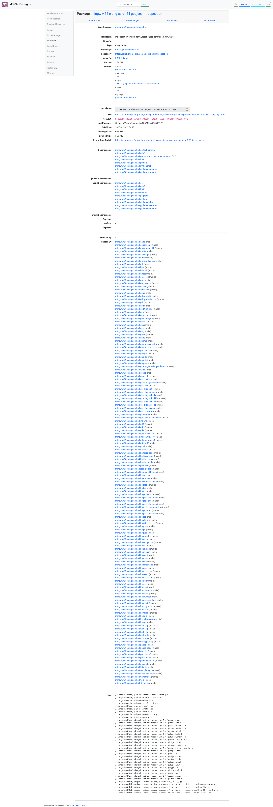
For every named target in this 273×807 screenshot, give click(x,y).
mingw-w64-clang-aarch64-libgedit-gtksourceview (138, 507)
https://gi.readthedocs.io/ (127, 49)
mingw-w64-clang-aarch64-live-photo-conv (135, 619)
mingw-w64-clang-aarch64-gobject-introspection (126, 13)
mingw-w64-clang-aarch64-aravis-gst (132, 254)
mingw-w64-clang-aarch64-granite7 (131, 360)
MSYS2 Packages (20, 4)
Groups (50, 51)
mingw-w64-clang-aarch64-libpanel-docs (134, 564)
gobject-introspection (125, 69)
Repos (50, 30)
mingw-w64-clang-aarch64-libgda (130, 491)
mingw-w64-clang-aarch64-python (131, 162)
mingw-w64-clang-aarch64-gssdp (130, 373)
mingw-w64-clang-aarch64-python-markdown (136, 169)
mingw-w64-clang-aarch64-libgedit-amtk (134, 494)
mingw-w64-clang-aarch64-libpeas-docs (133, 571)
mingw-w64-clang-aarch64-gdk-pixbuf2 (133, 296)
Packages (51, 40)
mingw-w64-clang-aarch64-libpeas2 (131, 574)
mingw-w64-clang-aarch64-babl (129, 267)
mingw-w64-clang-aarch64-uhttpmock (133, 677)
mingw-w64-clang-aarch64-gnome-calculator (136, 344)
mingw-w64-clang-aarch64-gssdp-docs (133, 376)
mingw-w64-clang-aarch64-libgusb (131, 533)
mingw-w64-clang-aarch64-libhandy (131, 539)
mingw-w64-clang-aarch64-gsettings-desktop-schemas (141, 366)
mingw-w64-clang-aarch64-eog (129, 280)
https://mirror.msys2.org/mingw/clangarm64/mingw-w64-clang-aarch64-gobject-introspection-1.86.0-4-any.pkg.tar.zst (170, 114)
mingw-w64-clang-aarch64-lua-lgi (130, 622)
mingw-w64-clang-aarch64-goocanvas (133, 350)
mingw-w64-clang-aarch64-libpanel (131, 561)
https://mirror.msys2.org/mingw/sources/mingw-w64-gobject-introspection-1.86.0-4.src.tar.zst (159, 140)
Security (51, 56)
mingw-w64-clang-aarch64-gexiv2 (130, 321)
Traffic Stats (53, 68)
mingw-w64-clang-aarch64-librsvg (131, 587)
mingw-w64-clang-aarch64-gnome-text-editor (136, 347)
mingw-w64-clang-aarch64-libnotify (131, 558)
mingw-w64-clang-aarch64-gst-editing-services (137, 382)
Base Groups (53, 46)
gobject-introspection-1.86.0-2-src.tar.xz (141, 83)
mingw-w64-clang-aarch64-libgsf (130, 529)
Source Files (94, 20)
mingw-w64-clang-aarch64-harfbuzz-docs (134, 456)
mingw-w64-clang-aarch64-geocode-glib (134, 318)
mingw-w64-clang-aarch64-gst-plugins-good (135, 405)
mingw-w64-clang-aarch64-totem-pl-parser (135, 673)
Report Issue (209, 20)
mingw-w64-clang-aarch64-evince (130, 286)
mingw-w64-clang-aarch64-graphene (132, 363)
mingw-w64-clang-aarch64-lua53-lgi (131, 628)
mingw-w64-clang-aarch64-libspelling (132, 609)
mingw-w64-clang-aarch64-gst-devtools (133, 379)
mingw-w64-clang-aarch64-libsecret (132, 593)
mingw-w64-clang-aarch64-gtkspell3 (132, 443)
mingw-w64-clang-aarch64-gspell (130, 369)
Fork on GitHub (258, 4)
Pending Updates (55, 13)
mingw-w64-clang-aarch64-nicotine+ (132, 638)
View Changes (132, 20)
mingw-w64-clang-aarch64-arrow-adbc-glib (135, 261)
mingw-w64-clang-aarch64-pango (130, 645)
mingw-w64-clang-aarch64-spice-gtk (132, 664)
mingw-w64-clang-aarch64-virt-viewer (132, 683)
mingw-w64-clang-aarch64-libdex (130, 488)
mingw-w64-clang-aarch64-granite (131, 357)
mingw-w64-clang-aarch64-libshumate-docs (135, 600)
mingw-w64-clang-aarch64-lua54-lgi (131, 632)
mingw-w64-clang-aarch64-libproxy (131, 581)
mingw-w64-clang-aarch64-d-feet (130, 274)
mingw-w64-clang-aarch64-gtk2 (129, 424)
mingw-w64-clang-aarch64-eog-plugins (133, 283)
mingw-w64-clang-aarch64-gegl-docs (132, 315)
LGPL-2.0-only (121, 58)
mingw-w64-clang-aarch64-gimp (130, 328)
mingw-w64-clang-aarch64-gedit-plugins (133, 309)
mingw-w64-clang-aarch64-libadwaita (132, 478)
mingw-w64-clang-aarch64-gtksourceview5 (135, 440)
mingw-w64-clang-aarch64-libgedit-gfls (133, 501)
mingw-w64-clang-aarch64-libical (130, 545)
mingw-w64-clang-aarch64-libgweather (133, 536)
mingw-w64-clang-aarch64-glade (130, 334)
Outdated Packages (56, 24)
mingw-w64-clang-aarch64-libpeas (131, 568)
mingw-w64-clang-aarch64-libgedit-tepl (133, 510)
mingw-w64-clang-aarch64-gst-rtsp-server (134, 411)
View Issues (171, 20)
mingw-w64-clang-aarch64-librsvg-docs (133, 590)
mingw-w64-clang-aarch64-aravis (130, 251)
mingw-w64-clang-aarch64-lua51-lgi (131, 625)
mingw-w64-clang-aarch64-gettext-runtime (135, 150)
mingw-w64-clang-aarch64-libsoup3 (131, 603)
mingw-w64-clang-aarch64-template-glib (134, 670)
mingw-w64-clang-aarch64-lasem (130, 475)
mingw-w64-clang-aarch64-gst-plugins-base (135, 401)
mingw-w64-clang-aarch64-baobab (131, 270)
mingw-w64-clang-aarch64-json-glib (131, 465)
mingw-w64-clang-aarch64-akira (130, 242)
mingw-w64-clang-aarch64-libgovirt (131, 526)
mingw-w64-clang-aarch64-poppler (131, 651)
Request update (78, 805)
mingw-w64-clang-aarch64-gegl (129, 312)
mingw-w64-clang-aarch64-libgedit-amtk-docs (136, 497)
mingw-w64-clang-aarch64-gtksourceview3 (135, 433)
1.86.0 (118, 76)
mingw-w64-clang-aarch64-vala (129, 680)
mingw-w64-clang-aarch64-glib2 (130, 153)
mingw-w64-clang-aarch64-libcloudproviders (136, 481)
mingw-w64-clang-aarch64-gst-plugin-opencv (136, 392)
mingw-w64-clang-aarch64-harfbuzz (131, 449)
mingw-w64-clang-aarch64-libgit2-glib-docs (135, 523)
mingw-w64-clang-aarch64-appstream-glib (134, 248)
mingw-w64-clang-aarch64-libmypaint (132, 552)
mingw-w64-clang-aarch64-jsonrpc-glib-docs (136, 472)
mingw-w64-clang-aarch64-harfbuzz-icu (133, 459)
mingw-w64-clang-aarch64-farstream (132, 289)
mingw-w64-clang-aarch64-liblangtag (132, 549)
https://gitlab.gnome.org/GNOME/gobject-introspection (141, 54)
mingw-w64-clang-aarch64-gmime (131, 341)
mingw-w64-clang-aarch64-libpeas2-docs (134, 577)
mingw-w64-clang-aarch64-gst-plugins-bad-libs (137, 398)
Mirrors (50, 73)
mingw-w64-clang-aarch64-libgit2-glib (132, 520)
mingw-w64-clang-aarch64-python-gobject (134, 660)
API (268, 4)
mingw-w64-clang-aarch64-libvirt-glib (132, 613)
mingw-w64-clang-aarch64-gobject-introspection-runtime (141, 156)
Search (145, 4)
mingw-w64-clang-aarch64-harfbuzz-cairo (134, 453)
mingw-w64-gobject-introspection (131, 27)
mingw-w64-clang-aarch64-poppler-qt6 (133, 657)
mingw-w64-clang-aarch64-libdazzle (132, 485)
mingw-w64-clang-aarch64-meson (131, 192)
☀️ (236, 4)
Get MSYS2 (244, 4)
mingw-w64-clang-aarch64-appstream (132, 245)
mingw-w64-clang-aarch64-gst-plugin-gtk (134, 389)
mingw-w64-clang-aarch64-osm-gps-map (134, 641)
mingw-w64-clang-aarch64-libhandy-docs (134, 542)
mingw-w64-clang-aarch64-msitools (132, 635)
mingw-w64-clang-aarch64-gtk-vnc (131, 421)
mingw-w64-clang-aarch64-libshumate (133, 596)
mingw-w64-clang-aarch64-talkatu (131, 667)
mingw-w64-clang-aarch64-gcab (130, 293)
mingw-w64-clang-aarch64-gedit (130, 305)
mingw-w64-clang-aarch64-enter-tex (132, 277)
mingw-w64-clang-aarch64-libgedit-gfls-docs (136, 504)
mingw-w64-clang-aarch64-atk (129, 264)
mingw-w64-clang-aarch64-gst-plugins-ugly (135, 408)
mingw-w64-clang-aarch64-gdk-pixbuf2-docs (135, 299)
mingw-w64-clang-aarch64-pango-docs (133, 648)
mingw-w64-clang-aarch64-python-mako (134, 166)
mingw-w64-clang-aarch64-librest (130, 584)
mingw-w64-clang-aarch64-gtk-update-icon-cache (138, 417)
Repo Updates (53, 18)
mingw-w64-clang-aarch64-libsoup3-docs (134, 606)
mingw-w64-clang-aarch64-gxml (130, 446)
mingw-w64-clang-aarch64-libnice (131, 555)
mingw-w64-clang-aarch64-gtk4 (129, 430)
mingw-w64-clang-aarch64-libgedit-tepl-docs (136, 513)
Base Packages (54, 35)
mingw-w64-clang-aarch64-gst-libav (131, 385)
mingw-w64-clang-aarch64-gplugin (131, 353)
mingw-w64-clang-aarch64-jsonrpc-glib (133, 469)
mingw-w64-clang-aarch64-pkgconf (131, 195)
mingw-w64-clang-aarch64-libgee (130, 517)
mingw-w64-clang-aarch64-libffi (129, 159)
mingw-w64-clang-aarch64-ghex (130, 325)
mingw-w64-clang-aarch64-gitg (129, 331)
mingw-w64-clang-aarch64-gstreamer (132, 414)
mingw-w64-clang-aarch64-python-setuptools (136, 172)
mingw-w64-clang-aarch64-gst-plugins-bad (135, 395)
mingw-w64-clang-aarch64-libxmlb (131, 616)
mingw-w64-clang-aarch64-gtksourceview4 (135, 437)
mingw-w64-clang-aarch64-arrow (130, 257)
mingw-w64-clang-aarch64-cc (129, 183)
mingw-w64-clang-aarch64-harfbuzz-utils (134, 462)
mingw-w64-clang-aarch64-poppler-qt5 (133, 654)
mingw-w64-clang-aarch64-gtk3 (129, 427)
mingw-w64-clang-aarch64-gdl (129, 302)
